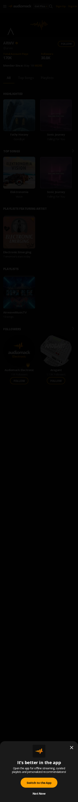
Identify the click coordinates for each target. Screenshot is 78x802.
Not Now (39, 793)
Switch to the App (39, 783)
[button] (39, 401)
